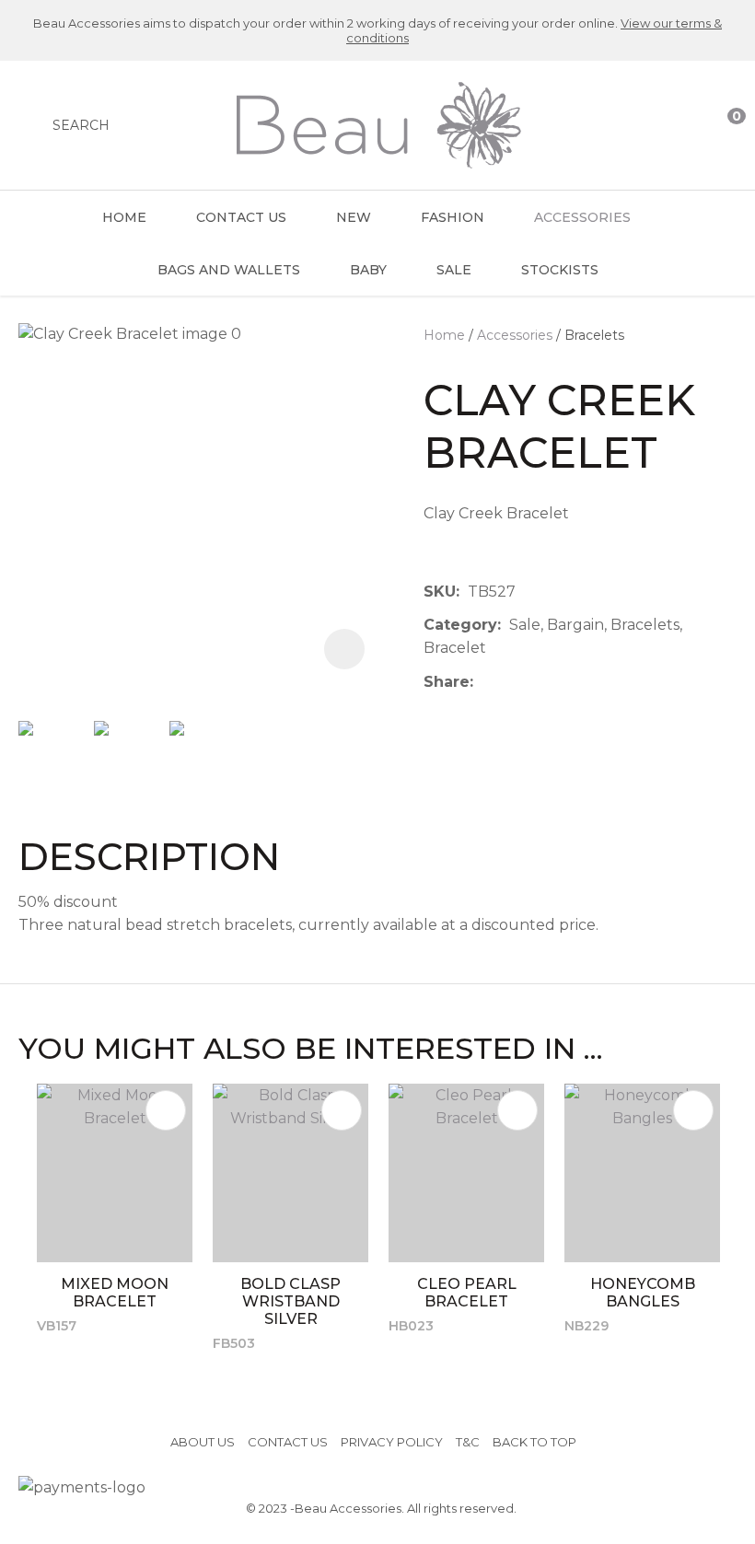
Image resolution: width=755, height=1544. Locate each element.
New (353, 217)
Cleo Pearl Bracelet (467, 1292)
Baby (368, 269)
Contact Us (241, 217)
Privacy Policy (392, 1441)
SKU (440, 591)
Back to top (534, 1441)
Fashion (452, 217)
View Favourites (688, 125)
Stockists (559, 269)
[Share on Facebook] (485, 682)
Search (81, 125)
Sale (453, 269)
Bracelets (594, 335)
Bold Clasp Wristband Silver (290, 1301)
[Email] (538, 682)
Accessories (582, 217)
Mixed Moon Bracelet (114, 1292)
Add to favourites (165, 1110)
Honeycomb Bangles (642, 1292)
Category (460, 624)
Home (124, 217)
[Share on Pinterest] (566, 682)
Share (447, 682)
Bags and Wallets (228, 269)
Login (651, 125)
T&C (468, 1441)
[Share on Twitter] (510, 682)
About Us (202, 1441)
